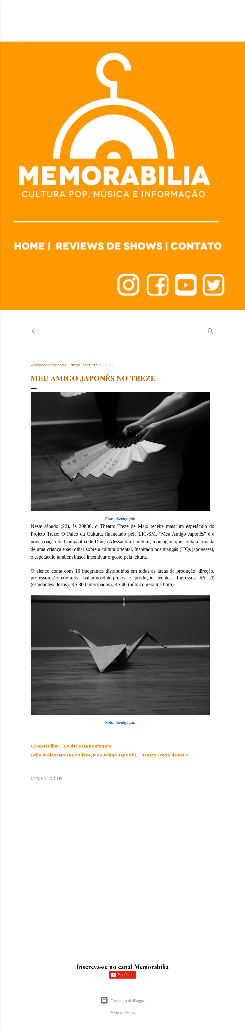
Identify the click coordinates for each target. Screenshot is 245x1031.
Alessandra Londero (69, 755)
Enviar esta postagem (87, 746)
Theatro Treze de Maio (163, 755)
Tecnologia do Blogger (128, 1000)
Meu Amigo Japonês (115, 755)
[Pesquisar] (210, 329)
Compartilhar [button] (45, 746)
